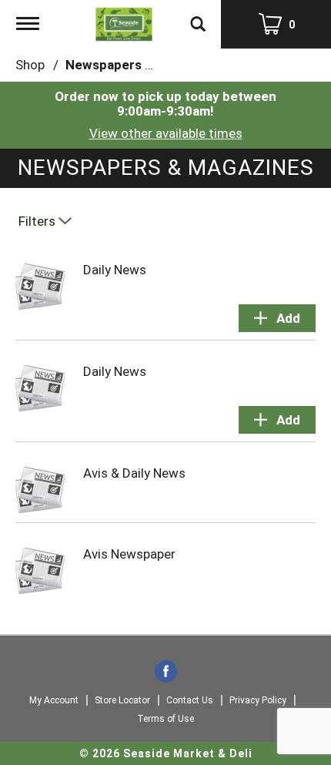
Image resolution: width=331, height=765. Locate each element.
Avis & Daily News (134, 473)
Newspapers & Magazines (143, 64)
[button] (277, 318)
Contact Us (189, 700)
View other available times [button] (165, 133)
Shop (30, 64)
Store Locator (122, 700)
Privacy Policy (257, 700)
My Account (54, 700)
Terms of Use (165, 718)
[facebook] (166, 672)
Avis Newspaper (129, 554)
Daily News (114, 269)
